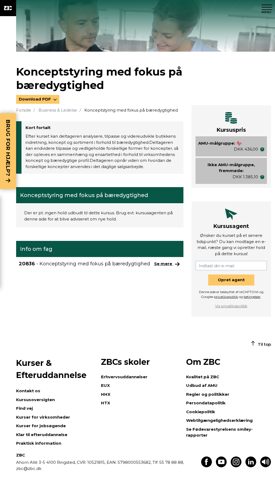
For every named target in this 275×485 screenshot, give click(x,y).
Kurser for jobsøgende (41, 425)
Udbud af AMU (202, 385)
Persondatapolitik (206, 402)
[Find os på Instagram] (236, 465)
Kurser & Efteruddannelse (51, 369)
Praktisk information (38, 443)
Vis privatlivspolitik (231, 306)
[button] (262, 149)
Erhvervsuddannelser (124, 376)
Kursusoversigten (35, 399)
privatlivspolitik (226, 297)
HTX (105, 402)
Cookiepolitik (200, 411)
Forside (23, 110)
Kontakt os (28, 390)
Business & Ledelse (57, 110)
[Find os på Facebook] (206, 465)
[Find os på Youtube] (221, 465)
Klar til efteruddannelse (41, 434)
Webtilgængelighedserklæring (219, 420)
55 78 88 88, (171, 462)
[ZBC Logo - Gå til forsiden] (8, 8)
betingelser (252, 297)
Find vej (24, 408)
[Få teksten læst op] (265, 465)
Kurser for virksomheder (43, 417)
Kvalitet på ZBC (202, 376)
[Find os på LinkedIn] (250, 465)
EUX (105, 385)
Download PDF (35, 99)
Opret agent (231, 279)
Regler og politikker (207, 394)
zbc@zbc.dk (28, 468)
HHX (105, 394)
